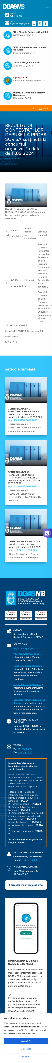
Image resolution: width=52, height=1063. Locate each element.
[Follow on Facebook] (45, 23)
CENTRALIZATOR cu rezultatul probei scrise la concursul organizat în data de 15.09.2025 (24, 544)
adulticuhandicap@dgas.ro (27, 666)
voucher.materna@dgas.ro (27, 653)
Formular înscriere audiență (26, 885)
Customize (26, 1049)
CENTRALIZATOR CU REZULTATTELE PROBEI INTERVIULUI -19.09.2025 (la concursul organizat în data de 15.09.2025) (24, 478)
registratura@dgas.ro (24, 648)
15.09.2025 (32, 420)
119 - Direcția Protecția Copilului (30, 32)
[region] (26, 1038)
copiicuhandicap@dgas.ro (27, 684)
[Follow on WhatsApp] (34, 23)
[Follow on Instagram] (40, 23)
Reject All (26, 1056)
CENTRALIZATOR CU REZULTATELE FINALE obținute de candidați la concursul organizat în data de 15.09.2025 (25, 413)
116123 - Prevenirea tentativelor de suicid (30, 48)
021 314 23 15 (25, 749)
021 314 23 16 (25, 752)
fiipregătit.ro (20, 77)
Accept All (26, 1041)
